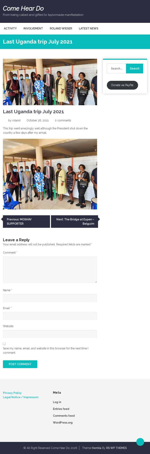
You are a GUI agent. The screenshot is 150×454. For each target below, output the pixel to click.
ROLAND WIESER (61, 28)
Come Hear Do (23, 8)
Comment (10, 252)
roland (16, 120)
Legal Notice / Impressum (20, 397)
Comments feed (64, 415)
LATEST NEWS (88, 28)
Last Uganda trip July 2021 (33, 111)
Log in (57, 402)
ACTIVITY (10, 28)
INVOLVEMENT (33, 28)
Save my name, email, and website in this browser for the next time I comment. (45, 350)
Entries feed (61, 408)
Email (7, 308)
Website (8, 326)
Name (7, 290)
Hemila (96, 448)
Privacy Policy (12, 392)
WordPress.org (63, 422)
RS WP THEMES (116, 448)
